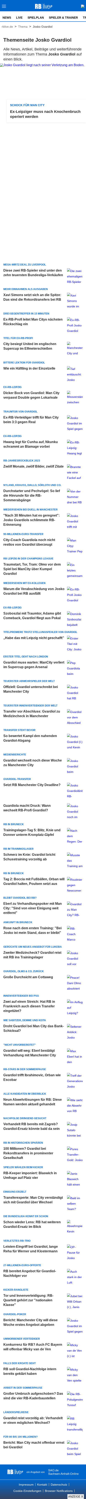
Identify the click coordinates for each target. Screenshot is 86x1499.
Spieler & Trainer (63, 17)
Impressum (26, 1484)
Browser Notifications (59, 1490)
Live (19, 17)
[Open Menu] (4, 7)
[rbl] (15, 1472)
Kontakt (42, 1484)
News (7, 17)
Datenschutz (59, 1484)
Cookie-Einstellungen (27, 1490)
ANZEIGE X (75, 1496)
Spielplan (36, 17)
